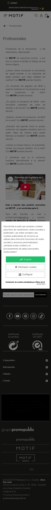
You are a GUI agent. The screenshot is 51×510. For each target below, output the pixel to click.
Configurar (25, 274)
